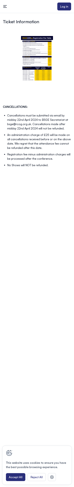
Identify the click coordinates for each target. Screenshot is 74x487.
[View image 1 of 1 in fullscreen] (37, 59)
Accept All (15, 477)
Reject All (37, 477)
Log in (64, 6)
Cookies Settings (52, 477)
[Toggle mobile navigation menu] (5, 6)
